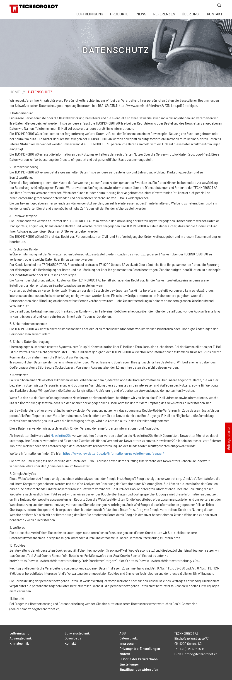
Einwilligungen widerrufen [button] (138, 669)
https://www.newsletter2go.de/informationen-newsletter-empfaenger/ (113, 453)
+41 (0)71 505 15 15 (192, 648)
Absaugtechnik (20, 638)
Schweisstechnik (77, 633)
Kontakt (214, 14)
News (141, 14)
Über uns (190, 14)
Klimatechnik (19, 643)
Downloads (73, 638)
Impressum (128, 643)
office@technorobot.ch (201, 654)
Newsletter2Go (61, 435)
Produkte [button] (119, 14)
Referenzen (164, 14)
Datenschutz (128, 638)
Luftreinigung (89, 14)
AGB (122, 633)
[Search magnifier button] (219, 5)
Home (15, 92)
